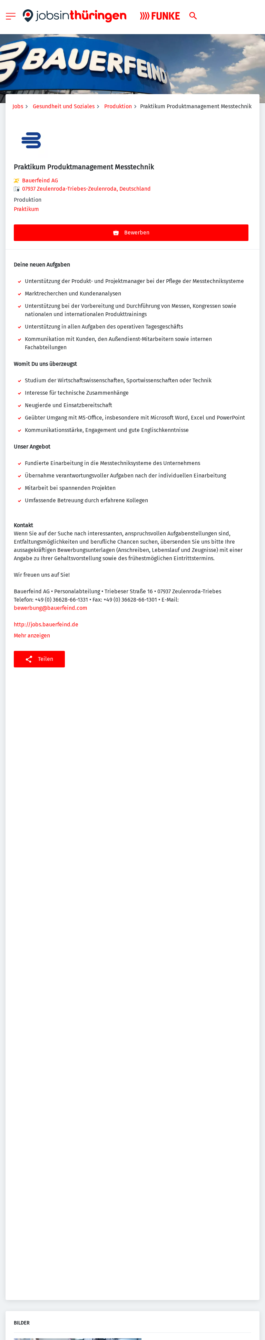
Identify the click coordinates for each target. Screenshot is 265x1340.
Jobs (17, 106)
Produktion (118, 106)
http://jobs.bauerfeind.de (46, 624)
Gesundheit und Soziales (64, 106)
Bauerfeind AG (40, 180)
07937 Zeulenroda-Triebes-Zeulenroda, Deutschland (86, 188)
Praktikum (26, 209)
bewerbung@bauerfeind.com (50, 608)
